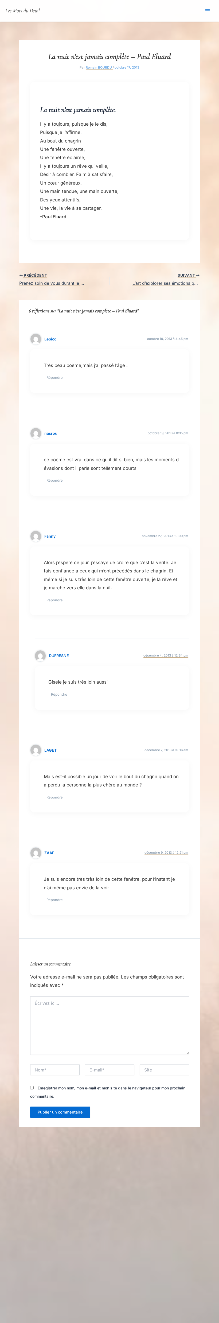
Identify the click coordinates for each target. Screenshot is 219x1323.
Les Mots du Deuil (22, 10)
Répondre (54, 377)
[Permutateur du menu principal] (208, 11)
